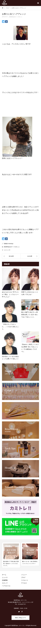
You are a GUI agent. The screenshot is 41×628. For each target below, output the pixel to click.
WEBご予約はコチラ (20, 618)
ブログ (23, 577)
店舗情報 (5, 580)
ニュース (5, 577)
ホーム (4, 575)
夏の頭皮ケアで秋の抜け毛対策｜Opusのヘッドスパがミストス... (8, 563)
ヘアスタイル (6, 586)
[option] (27, 554)
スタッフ (5, 583)
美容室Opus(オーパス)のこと (15, 16)
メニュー (24, 575)
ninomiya (10, 243)
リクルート (24, 580)
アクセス (24, 583)
